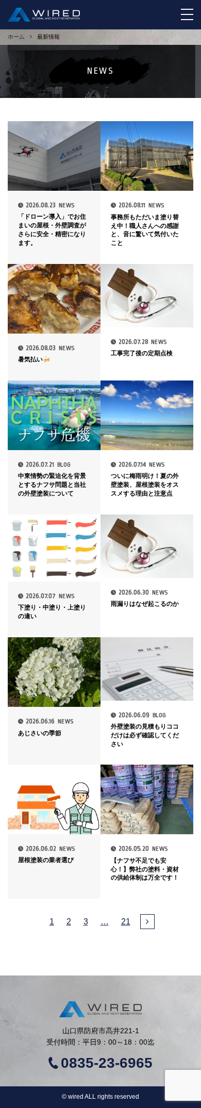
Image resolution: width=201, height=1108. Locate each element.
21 (125, 922)
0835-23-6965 (107, 1063)
